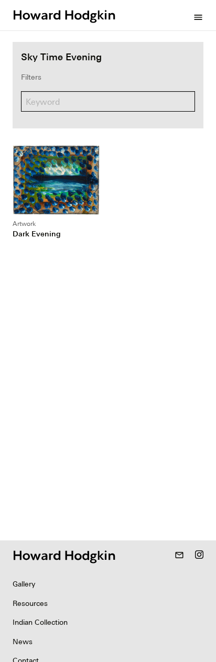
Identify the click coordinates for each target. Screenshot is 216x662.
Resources (30, 603)
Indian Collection (40, 622)
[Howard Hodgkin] (64, 15)
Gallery (24, 584)
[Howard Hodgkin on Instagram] (199, 555)
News (23, 641)
